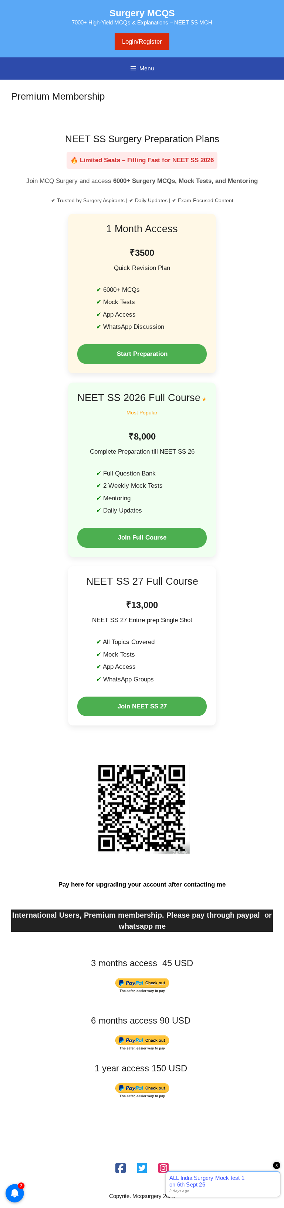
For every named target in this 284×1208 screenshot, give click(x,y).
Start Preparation (142, 353)
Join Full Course (142, 537)
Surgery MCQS (142, 13)
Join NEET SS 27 (142, 706)
